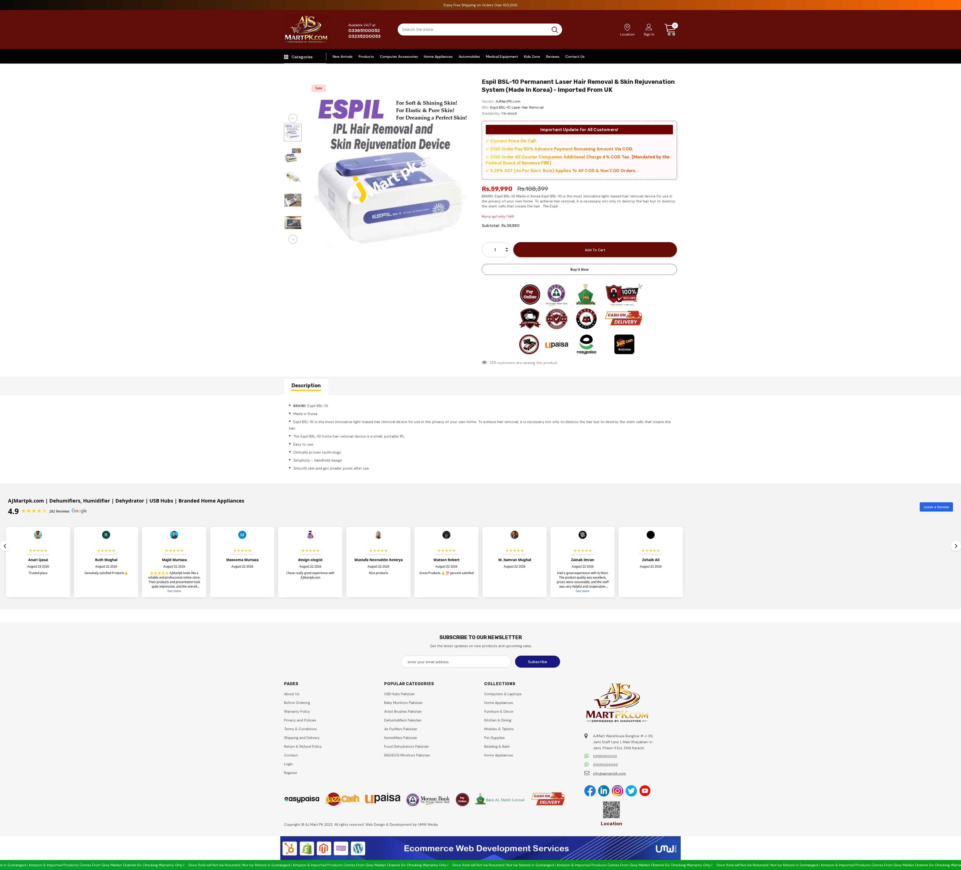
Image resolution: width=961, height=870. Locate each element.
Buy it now (579, 269)
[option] (390, 172)
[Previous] (292, 118)
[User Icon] (649, 26)
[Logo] (306, 30)
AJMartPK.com (508, 101)
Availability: (491, 113)
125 (493, 362)
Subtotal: (491, 225)
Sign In (649, 34)
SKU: (485, 107)
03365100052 (364, 31)
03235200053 (364, 36)
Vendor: (488, 101)
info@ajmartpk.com (609, 773)
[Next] (292, 239)
